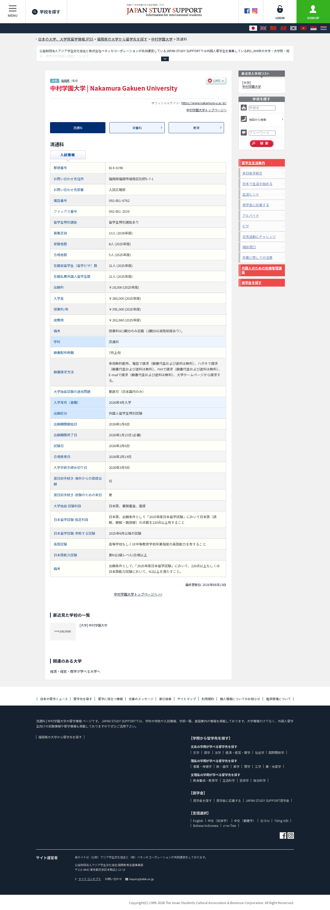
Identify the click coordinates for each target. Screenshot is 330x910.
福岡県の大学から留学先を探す (60, 737)
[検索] (262, 143)
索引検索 (165, 698)
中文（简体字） (218, 820)
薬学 (236, 766)
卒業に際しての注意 (257, 257)
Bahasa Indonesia (205, 825)
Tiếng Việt (281, 820)
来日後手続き (252, 173)
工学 (258, 766)
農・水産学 (273, 766)
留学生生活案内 (253, 162)
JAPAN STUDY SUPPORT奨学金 (267, 800)
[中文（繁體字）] (283, 28)
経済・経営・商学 (238, 752)
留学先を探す (82, 698)
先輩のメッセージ (141, 698)
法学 (218, 752)
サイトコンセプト (89, 879)
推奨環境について (278, 698)
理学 (247, 766)
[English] (263, 28)
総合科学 (259, 780)
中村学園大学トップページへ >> (138, 594)
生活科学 (228, 780)
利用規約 (208, 698)
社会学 (259, 752)
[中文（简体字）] (273, 28)
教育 (196, 127)
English (198, 820)
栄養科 (137, 127)
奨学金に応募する (255, 204)
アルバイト (250, 215)
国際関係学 (276, 752)
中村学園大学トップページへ (206, 110)
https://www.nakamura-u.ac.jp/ (204, 103)
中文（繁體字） (245, 820)
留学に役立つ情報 (110, 698)
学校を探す (50, 12)
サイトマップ (186, 698)
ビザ (245, 226)
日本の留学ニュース (54, 698)
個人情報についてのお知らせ (240, 698)
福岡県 (65, 80)
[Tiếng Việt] (303, 28)
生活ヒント (250, 194)
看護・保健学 (202, 766)
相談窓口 (249, 246)
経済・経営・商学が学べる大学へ (75, 671)
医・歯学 (222, 766)
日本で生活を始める (257, 183)
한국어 (265, 820)
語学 (207, 752)
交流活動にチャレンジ (259, 236)
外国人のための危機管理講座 (262, 270)
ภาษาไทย (229, 825)
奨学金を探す (252, 282)
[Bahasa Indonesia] (313, 28)
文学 (196, 752)
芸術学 (244, 780)
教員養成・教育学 (205, 780)
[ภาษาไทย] (323, 28)
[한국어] (293, 28)
